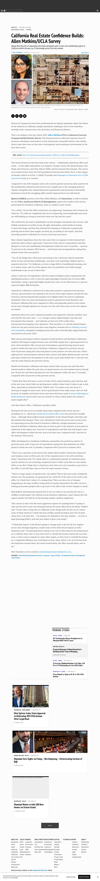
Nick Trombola (17, 52)
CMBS (27, 849)
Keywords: (14, 555)
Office (55, 635)
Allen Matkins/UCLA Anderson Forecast (30, 555)
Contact (83, 849)
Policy (27, 755)
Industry (14, 27)
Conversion (47, 847)
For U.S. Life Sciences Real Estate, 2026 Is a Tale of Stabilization (51, 155)
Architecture (48, 842)
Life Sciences (15, 857)
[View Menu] (1, 10)
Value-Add (38, 852)
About (83, 839)
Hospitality (56, 671)
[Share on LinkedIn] (21, 116)
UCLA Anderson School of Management (73, 555)
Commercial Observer (40, 870)
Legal (73, 852)
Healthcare (14, 854)
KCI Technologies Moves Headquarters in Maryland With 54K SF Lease (67, 639)
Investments (39, 839)
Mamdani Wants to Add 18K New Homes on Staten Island (28, 806)
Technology (67, 839)
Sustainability (48, 852)
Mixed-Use (14, 867)
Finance (28, 839)
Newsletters (85, 847)
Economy (57, 849)
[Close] (97, 877)
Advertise (84, 844)
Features (74, 842)
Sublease (22, 852)
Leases (60, 635)
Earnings (56, 847)
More (74, 839)
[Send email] (24, 116)
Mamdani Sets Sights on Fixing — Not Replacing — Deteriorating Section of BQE (48, 760)
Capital (57, 839)
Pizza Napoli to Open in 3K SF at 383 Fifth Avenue (68, 675)
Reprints (84, 852)
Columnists (75, 844)
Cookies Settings (71, 877)
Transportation (76, 857)
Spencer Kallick (55, 555)
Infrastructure (19, 755)
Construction (48, 844)
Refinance (28, 854)
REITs (56, 867)
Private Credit (58, 857)
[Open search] (98, 11)
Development (26, 710)
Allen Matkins (55, 135)
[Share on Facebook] (13, 116)
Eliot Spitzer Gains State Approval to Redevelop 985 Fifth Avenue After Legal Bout (29, 716)
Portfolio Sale (39, 847)
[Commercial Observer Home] (13, 11)
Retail (13, 847)
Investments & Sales (17, 30)
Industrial (14, 849)
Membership (85, 842)
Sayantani (47, 555)
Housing (28, 30)
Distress (27, 852)
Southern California (25, 27)
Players (74, 854)
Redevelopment (49, 849)
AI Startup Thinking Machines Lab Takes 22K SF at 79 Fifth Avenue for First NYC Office (69, 664)
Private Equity (58, 859)
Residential (17, 710)
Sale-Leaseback (39, 849)
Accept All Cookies (84, 877)
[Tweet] (17, 116)
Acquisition (28, 842)
